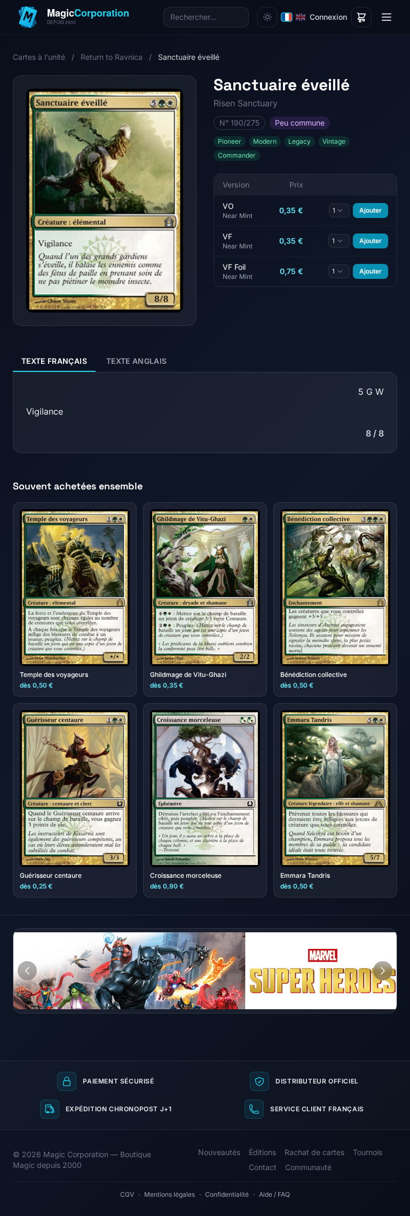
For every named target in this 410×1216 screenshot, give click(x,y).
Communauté (308, 1167)
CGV (127, 1194)
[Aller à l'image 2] (385, 936)
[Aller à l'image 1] (374, 936)
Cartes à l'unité (39, 56)
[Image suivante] (382, 970)
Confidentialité (227, 1194)
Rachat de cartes (314, 1152)
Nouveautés (219, 1152)
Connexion (328, 16)
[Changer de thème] (267, 17)
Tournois (367, 1152)
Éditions (262, 1152)
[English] (300, 17)
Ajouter (370, 210)
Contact (263, 1167)
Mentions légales (169, 1194)
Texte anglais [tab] (136, 360)
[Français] (286, 17)
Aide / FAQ (274, 1194)
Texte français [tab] (54, 360)
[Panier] (361, 17)
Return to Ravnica (112, 56)
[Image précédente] (27, 970)
